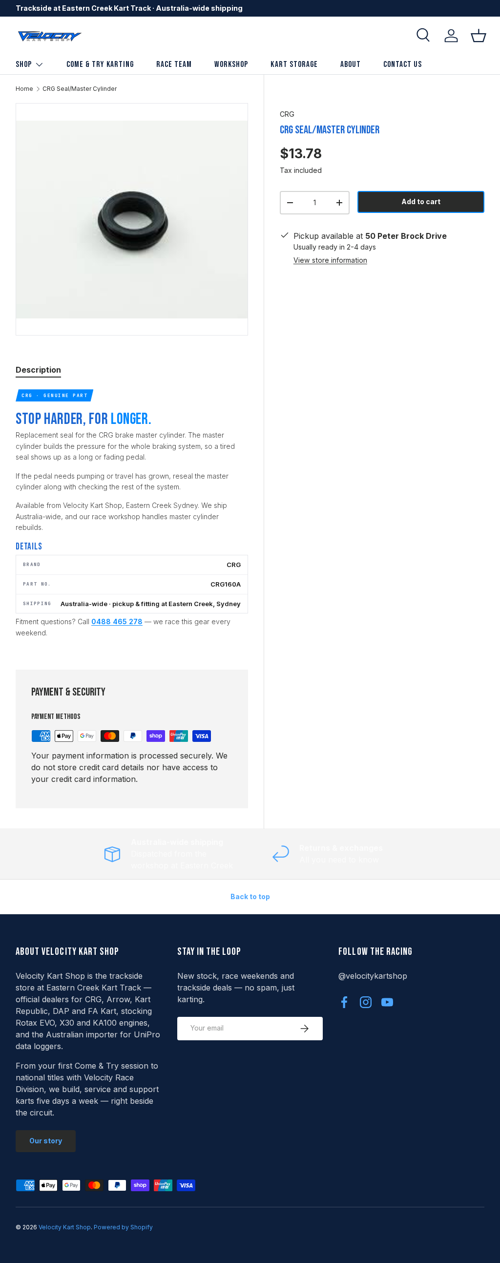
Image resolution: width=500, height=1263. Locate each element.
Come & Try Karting (100, 64)
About (350, 64)
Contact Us (402, 64)
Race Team (174, 64)
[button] (478, 35)
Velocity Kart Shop (65, 1227)
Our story (45, 1141)
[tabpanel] (132, 517)
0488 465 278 (117, 621)
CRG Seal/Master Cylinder (79, 89)
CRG (287, 114)
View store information (330, 260)
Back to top (250, 896)
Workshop (231, 64)
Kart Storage (294, 64)
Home (24, 89)
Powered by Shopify (123, 1227)
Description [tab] (38, 370)
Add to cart (420, 201)
